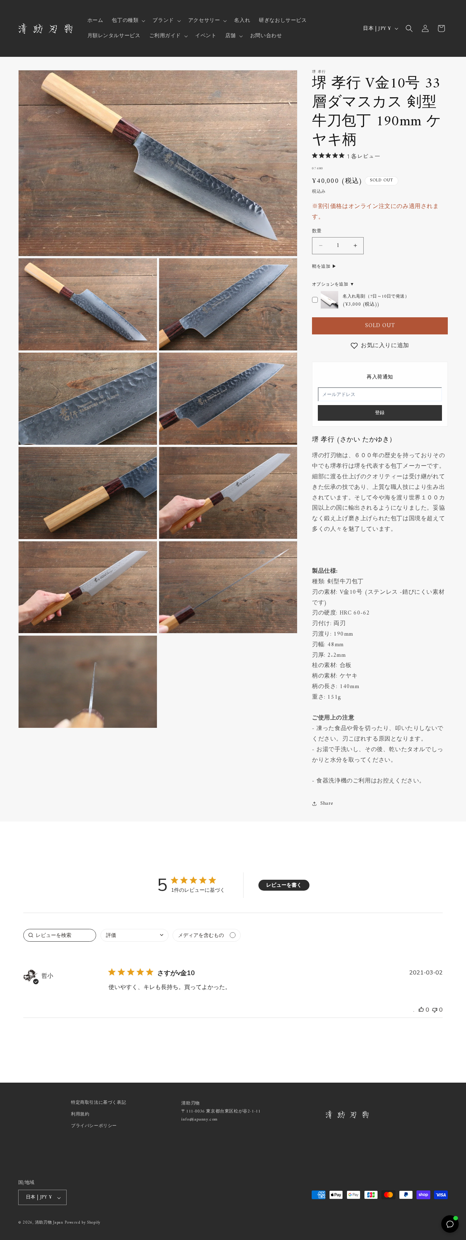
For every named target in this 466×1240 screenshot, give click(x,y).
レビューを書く (284, 885)
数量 (317, 231)
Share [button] (326, 803)
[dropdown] (134, 935)
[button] (127, 20)
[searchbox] (59, 935)
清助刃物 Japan (49, 1223)
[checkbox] (207, 935)
